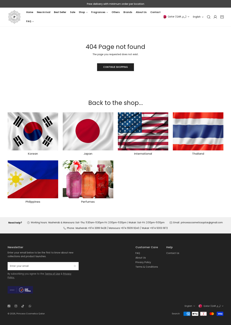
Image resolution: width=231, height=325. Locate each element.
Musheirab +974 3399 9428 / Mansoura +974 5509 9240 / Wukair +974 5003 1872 (122, 228)
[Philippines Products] (33, 179)
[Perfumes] (88, 179)
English (197, 16)
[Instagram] (16, 306)
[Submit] (74, 266)
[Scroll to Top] (225, 307)
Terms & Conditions (146, 266)
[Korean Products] (33, 131)
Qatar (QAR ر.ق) (177, 16)
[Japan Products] (88, 131)
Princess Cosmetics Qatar (30, 313)
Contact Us (172, 253)
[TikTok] (22, 306)
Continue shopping (115, 67)
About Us (140, 257)
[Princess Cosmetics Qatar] (14, 17)
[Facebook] (8, 306)
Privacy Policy (143, 262)
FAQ (137, 253)
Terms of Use (52, 273)
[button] (222, 17)
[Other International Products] (143, 131)
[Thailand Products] (198, 131)
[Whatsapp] (29, 306)
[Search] (208, 17)
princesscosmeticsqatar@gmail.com (202, 222)
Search (176, 313)
